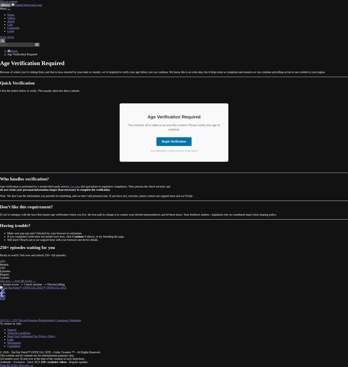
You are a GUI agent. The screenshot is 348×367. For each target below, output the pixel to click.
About (10, 21)
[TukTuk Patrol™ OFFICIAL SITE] (33, 287)
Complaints (13, 346)
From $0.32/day (9, 365)
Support (11, 329)
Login (10, 31)
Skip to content (8, 1)
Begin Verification (174, 141)
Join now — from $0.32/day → (18, 281)
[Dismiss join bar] (31, 366)
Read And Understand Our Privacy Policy (31, 336)
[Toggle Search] (2, 41)
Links (10, 339)
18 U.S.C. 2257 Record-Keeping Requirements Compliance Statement (40, 320)
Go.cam (74, 186)
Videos (11, 18)
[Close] (8, 9)
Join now (24, 365)
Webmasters (14, 342)
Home (10, 14)
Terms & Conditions (18, 333)
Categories (13, 27)
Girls (10, 24)
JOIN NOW (7, 37)
